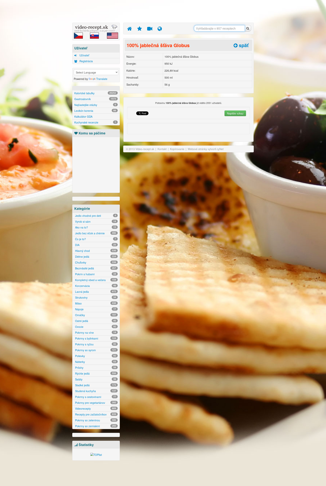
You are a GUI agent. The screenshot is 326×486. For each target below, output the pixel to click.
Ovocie (95, 327)
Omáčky (95, 315)
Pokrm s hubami (95, 274)
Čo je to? (95, 239)
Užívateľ (84, 55)
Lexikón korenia (95, 111)
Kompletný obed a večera (95, 280)
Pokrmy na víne (95, 332)
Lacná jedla (95, 292)
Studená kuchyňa (95, 391)
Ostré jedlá (95, 321)
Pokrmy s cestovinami (95, 397)
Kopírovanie (177, 149)
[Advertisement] (54, 59)
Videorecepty (95, 408)
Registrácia (86, 61)
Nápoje (95, 309)
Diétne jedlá (95, 256)
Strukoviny (95, 297)
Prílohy (95, 367)
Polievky (95, 356)
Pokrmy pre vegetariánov (95, 403)
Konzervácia (95, 286)
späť (243, 45)
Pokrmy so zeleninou (95, 420)
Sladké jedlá (95, 385)
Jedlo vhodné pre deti (95, 216)
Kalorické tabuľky (95, 93)
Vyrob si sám (95, 221)
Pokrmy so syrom (95, 350)
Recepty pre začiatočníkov (95, 414)
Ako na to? (95, 227)
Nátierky (95, 362)
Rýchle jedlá (95, 373)
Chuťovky (95, 262)
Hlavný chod (95, 251)
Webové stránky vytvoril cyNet (206, 149)
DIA (95, 245)
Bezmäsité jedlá (95, 268)
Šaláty (95, 379)
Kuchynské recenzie (95, 122)
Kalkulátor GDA (83, 116)
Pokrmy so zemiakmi (95, 426)
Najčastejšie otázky (95, 105)
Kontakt (162, 149)
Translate (101, 79)
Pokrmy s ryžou (95, 344)
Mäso (95, 303)
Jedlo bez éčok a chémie (95, 233)
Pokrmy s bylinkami (95, 338)
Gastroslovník (95, 99)
